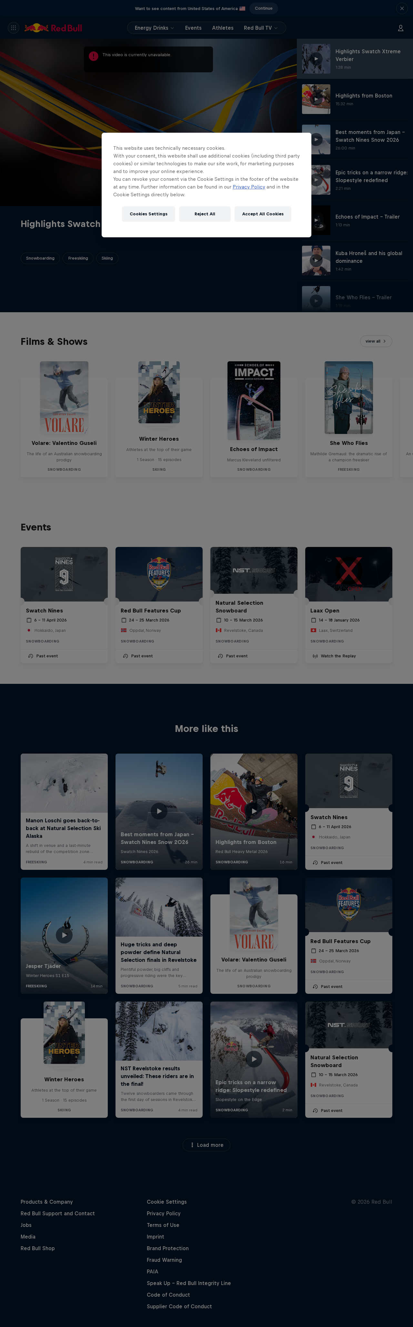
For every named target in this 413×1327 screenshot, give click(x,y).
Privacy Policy (249, 187)
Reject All (205, 213)
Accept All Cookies (263, 213)
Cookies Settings (148, 213)
